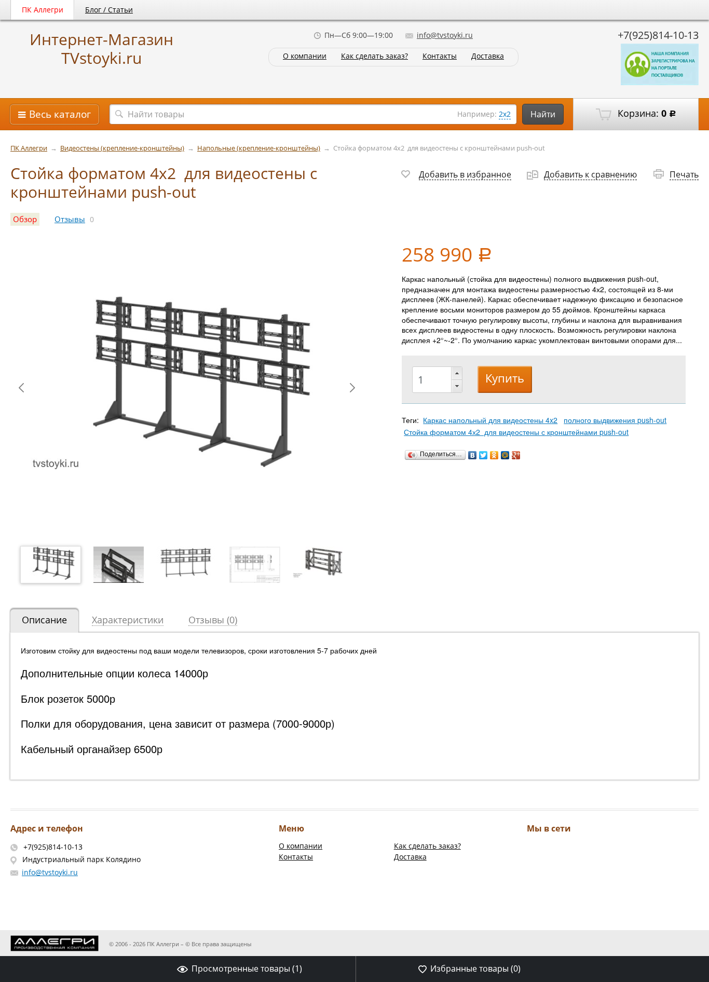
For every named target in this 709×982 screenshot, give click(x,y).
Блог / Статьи (109, 10)
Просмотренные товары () (247, 968)
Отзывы (69, 219)
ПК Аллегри (42, 10)
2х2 (505, 114)
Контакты (439, 56)
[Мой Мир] (505, 455)
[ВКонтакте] (472, 455)
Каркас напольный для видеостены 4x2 (490, 420)
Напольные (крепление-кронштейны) (258, 148)
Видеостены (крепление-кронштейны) (122, 148)
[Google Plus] (516, 455)
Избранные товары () (475, 968)
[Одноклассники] (494, 455)
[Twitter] (483, 455)
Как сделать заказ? (374, 56)
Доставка (487, 56)
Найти (542, 114)
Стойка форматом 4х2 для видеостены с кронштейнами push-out (516, 432)
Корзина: (645, 113)
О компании (304, 56)
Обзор (25, 219)
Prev (21, 387)
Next (352, 387)
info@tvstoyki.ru (445, 35)
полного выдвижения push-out (615, 420)
